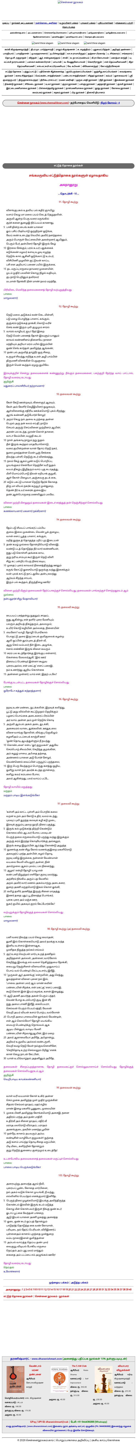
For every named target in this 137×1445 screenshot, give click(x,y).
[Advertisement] (68, 133)
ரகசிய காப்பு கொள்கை (106, 1440)
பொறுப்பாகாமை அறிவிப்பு (72, 1440)
